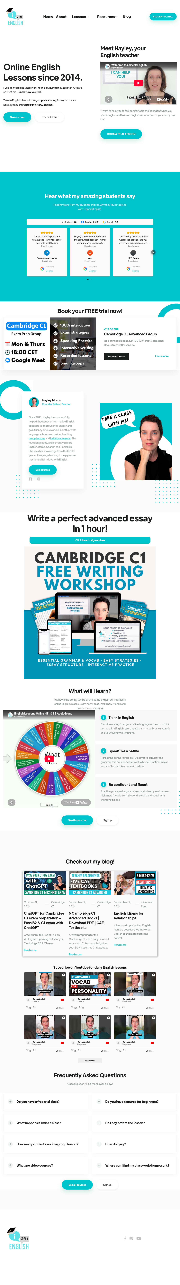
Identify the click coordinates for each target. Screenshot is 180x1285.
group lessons (37, 438)
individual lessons (60, 438)
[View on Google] (47, 253)
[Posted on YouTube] (62, 1000)
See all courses (77, 1184)
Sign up (107, 820)
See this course (77, 820)
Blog (127, 16)
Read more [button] (46, 246)
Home (48, 16)
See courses (17, 117)
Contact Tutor (50, 117)
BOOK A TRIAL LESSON (121, 134)
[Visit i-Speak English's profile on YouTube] (29, 1000)
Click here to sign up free (90, 540)
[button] (61, 17)
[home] (15, 17)
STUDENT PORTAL (163, 16)
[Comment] (33, 1008)
